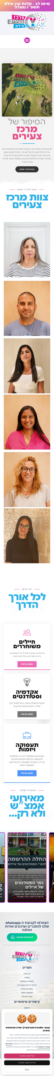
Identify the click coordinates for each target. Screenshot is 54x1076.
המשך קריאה (27, 664)
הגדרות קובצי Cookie (27, 1062)
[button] (27, 40)
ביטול (27, 1069)
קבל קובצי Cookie (27, 1056)
